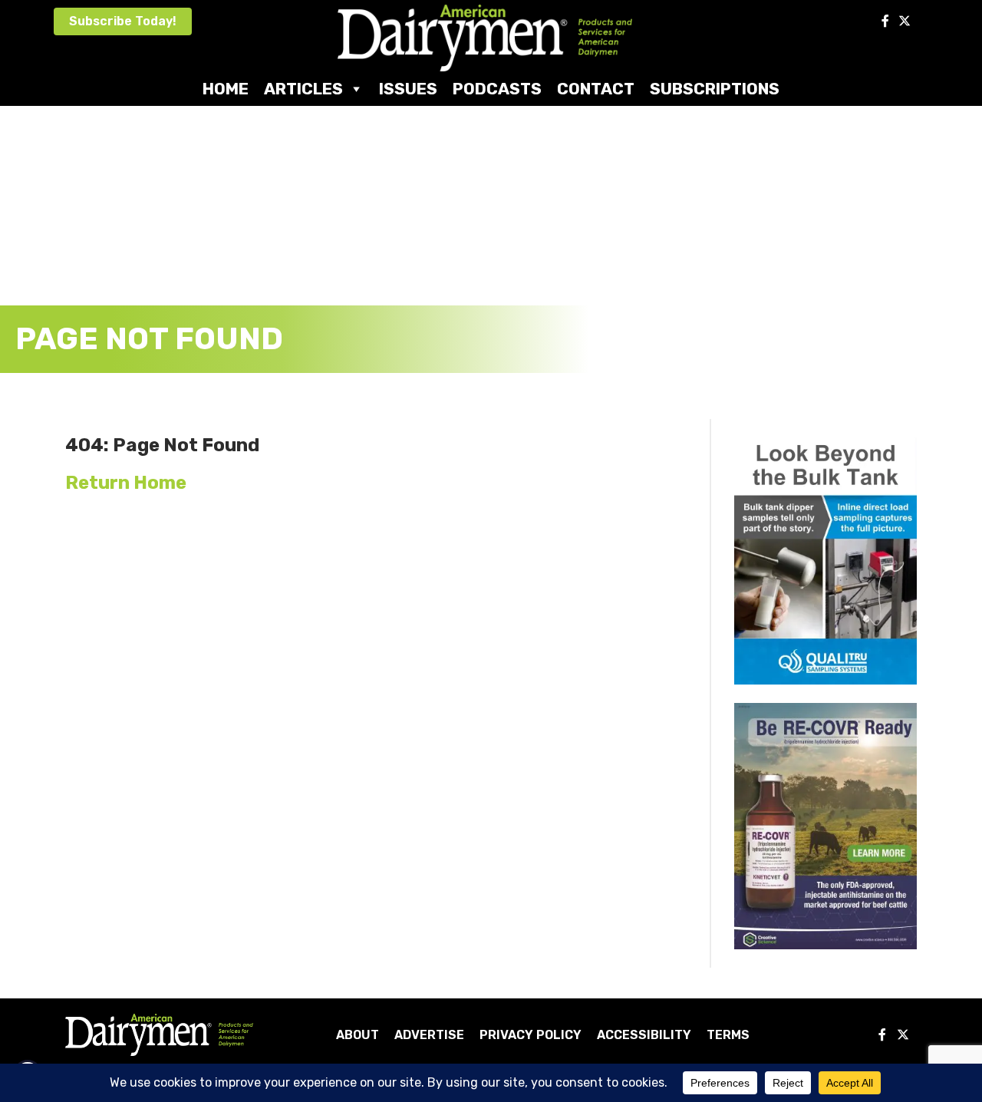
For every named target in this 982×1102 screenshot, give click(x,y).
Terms (728, 1035)
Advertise (429, 1035)
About (357, 1035)
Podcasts (497, 88)
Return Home (125, 482)
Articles (303, 88)
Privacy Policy (530, 1035)
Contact (595, 88)
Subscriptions (714, 88)
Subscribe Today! (122, 21)
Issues (408, 88)
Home (226, 88)
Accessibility (644, 1035)
